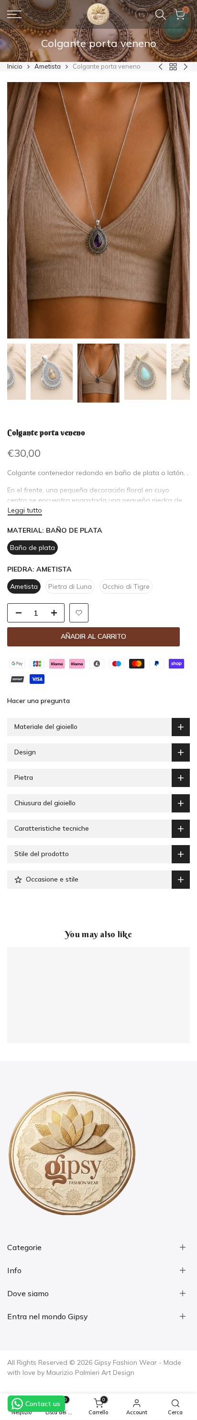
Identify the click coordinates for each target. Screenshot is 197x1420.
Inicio (14, 66)
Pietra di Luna (70, 586)
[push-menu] (14, 14)
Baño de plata (32, 547)
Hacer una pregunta (38, 700)
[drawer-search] (160, 14)
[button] (78, 612)
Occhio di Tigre (126, 586)
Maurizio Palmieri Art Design (90, 1372)
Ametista (47, 66)
